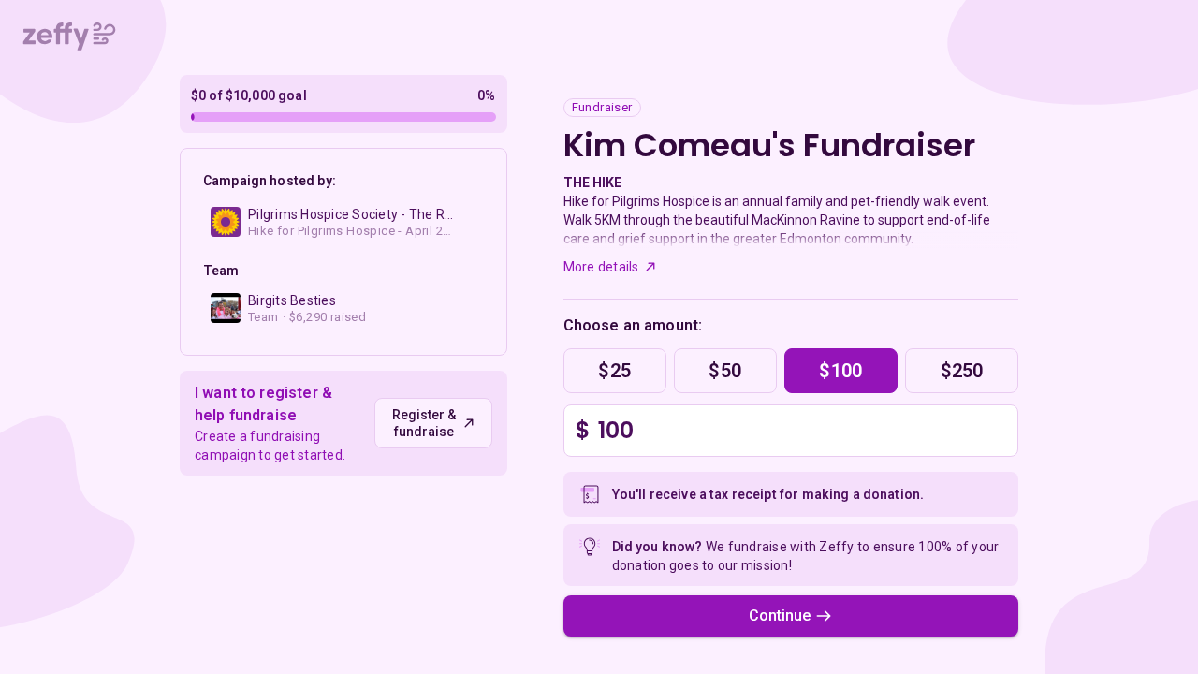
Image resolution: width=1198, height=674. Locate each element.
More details (601, 266)
